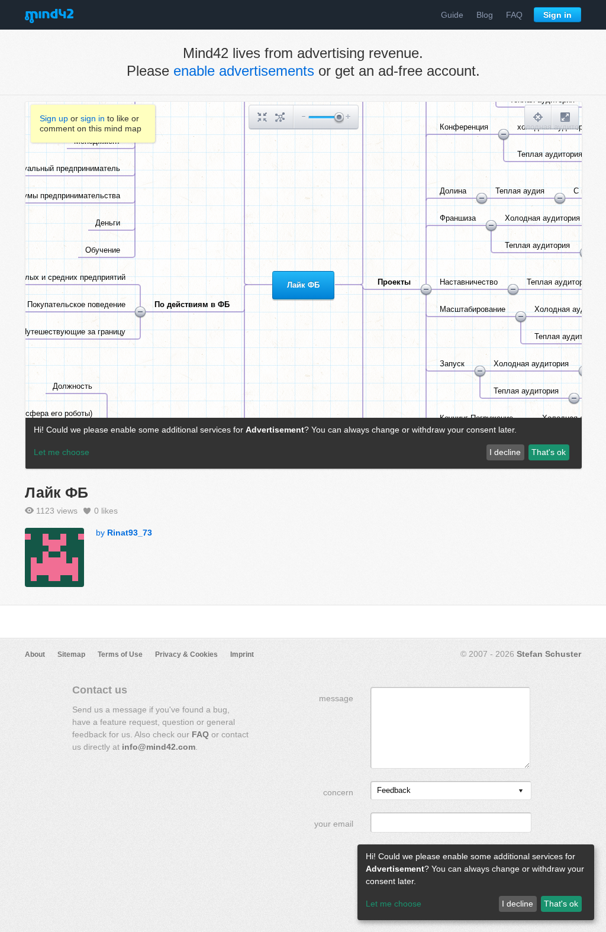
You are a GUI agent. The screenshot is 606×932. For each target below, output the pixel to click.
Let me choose (393, 903)
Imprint (242, 654)
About (35, 654)
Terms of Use (120, 654)
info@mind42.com (158, 747)
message (336, 698)
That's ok (561, 903)
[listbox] (450, 790)
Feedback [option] (394, 790)
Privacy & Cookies (186, 654)
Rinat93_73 (129, 532)
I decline (517, 903)
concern (338, 792)
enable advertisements (243, 71)
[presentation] (521, 791)
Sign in (557, 15)
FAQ (514, 15)
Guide (452, 15)
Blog (484, 15)
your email (333, 823)
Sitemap (71, 654)
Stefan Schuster (549, 654)
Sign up (54, 118)
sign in (92, 118)
